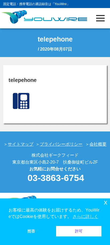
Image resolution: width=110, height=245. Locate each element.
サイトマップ (20, 144)
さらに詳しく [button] (85, 216)
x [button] (105, 202)
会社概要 (98, 144)
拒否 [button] (31, 231)
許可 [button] (78, 231)
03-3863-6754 (56, 178)
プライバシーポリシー (61, 144)
